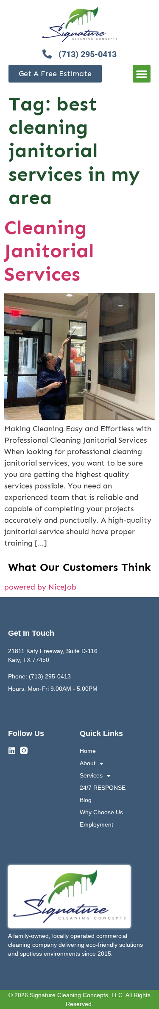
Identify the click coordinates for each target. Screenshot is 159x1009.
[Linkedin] (12, 750)
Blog (86, 800)
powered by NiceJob (40, 587)
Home (88, 750)
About (87, 763)
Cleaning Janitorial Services (49, 251)
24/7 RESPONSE (103, 787)
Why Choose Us (101, 812)
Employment (96, 824)
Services (91, 775)
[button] (142, 74)
